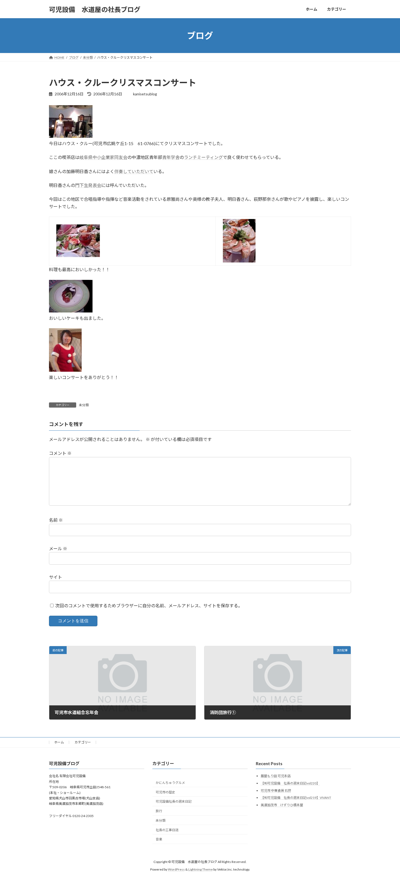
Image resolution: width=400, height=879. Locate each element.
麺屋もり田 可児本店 (276, 776)
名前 (56, 520)
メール (58, 548)
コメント (60, 453)
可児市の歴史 (165, 792)
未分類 (84, 405)
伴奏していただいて (133, 171)
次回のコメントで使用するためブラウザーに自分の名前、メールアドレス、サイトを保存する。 (148, 605)
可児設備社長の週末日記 (174, 801)
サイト (55, 577)
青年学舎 (171, 157)
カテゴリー (83, 742)
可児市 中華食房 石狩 (276, 790)
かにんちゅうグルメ (170, 783)
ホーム (59, 742)
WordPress (176, 869)
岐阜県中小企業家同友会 (103, 157)
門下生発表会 (88, 185)
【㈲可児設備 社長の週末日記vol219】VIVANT (296, 798)
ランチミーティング (203, 157)
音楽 (159, 839)
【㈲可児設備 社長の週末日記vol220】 (290, 783)
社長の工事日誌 (167, 830)
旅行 (159, 811)
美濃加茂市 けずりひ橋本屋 (282, 805)
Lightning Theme (200, 869)
